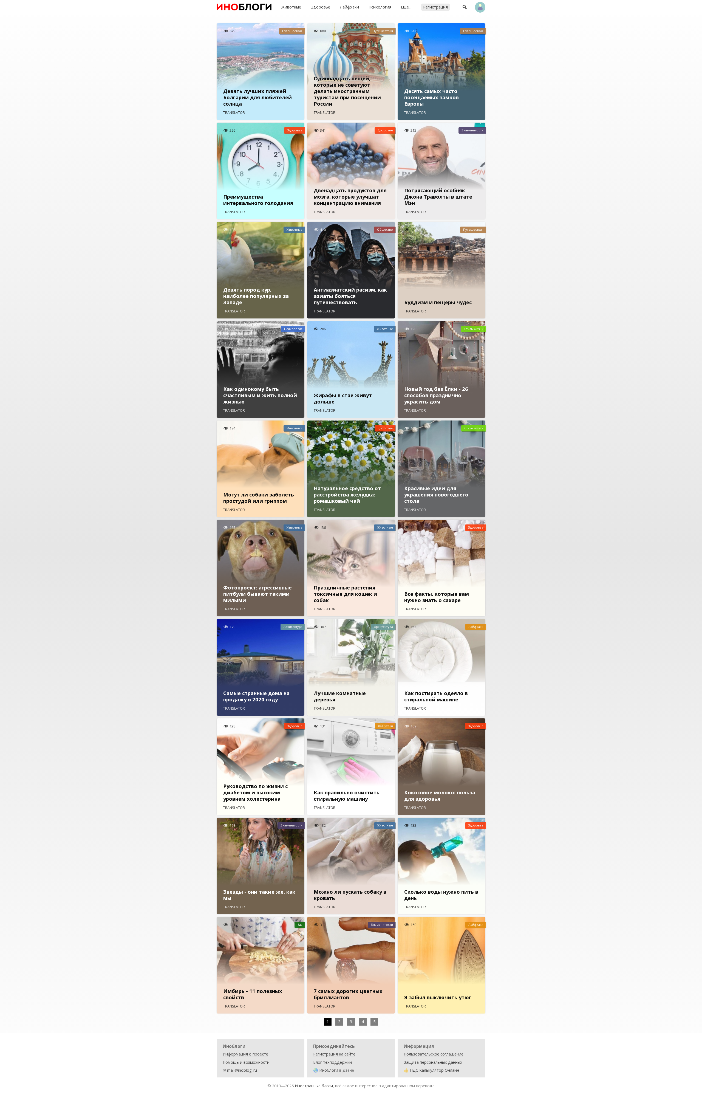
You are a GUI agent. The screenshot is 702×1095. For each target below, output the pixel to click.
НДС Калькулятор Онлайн (434, 1070)
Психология (380, 7)
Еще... (406, 7)
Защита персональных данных (433, 1062)
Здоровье (320, 7)
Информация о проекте (245, 1054)
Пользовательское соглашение (433, 1054)
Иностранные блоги (314, 1085)
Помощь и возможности (246, 1062)
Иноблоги (328, 1070)
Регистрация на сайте (334, 1054)
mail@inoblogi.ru (242, 1070)
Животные (291, 7)
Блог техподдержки (332, 1062)
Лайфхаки (349, 7)
